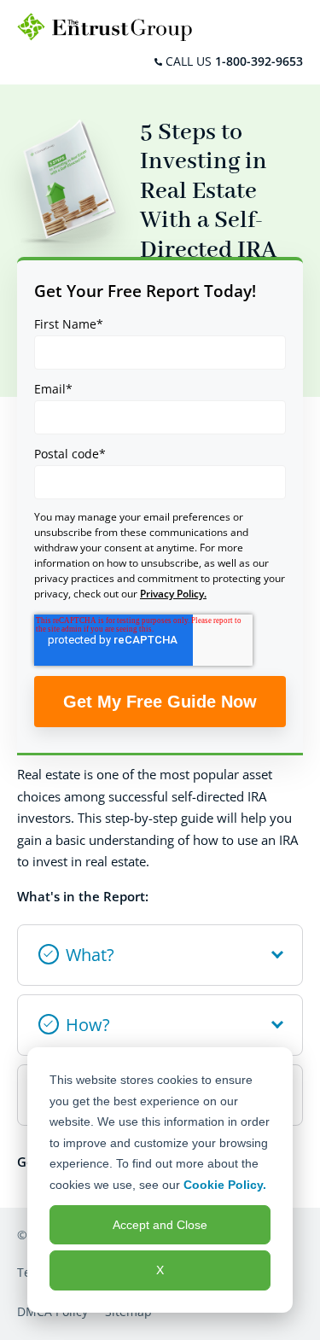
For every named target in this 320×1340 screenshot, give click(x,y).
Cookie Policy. (224, 1184)
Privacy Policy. (173, 593)
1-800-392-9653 (259, 61)
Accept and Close (160, 1225)
